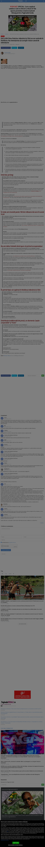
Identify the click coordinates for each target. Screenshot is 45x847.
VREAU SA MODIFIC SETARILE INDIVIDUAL (15, 844)
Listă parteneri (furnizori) (5, 840)
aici (7, 831)
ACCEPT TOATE (15, 842)
